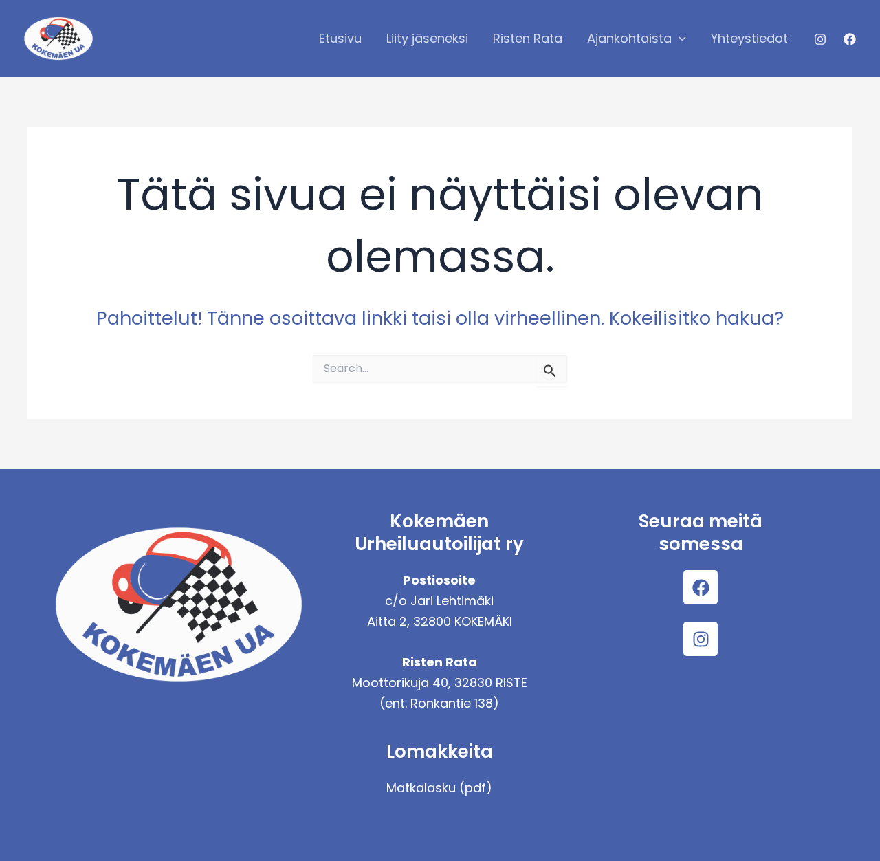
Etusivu (340, 38)
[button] (679, 38)
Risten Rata (527, 38)
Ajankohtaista (629, 38)
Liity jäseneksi (427, 38)
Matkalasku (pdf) (439, 787)
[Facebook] (850, 39)
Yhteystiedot (749, 38)
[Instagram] (820, 39)
